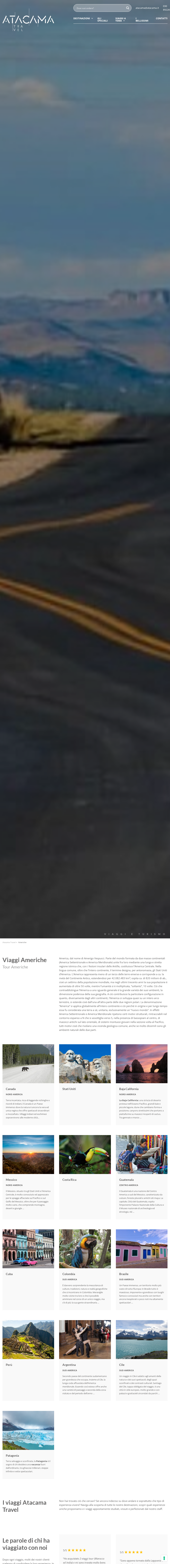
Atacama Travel (9, 942)
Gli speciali (102, 19)
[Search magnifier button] (127, 8)
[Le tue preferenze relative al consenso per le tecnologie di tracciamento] (164, 1558)
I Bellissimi (142, 19)
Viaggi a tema (120, 19)
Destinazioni (81, 18)
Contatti (162, 18)
